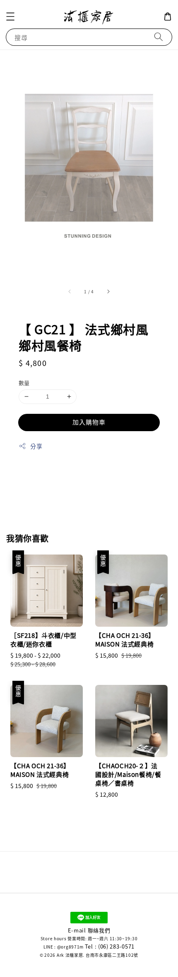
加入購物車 (89, 422)
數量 (24, 383)
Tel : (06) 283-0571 (110, 946)
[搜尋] (158, 37)
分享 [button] (36, 446)
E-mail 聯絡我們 (89, 930)
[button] (10, 16)
